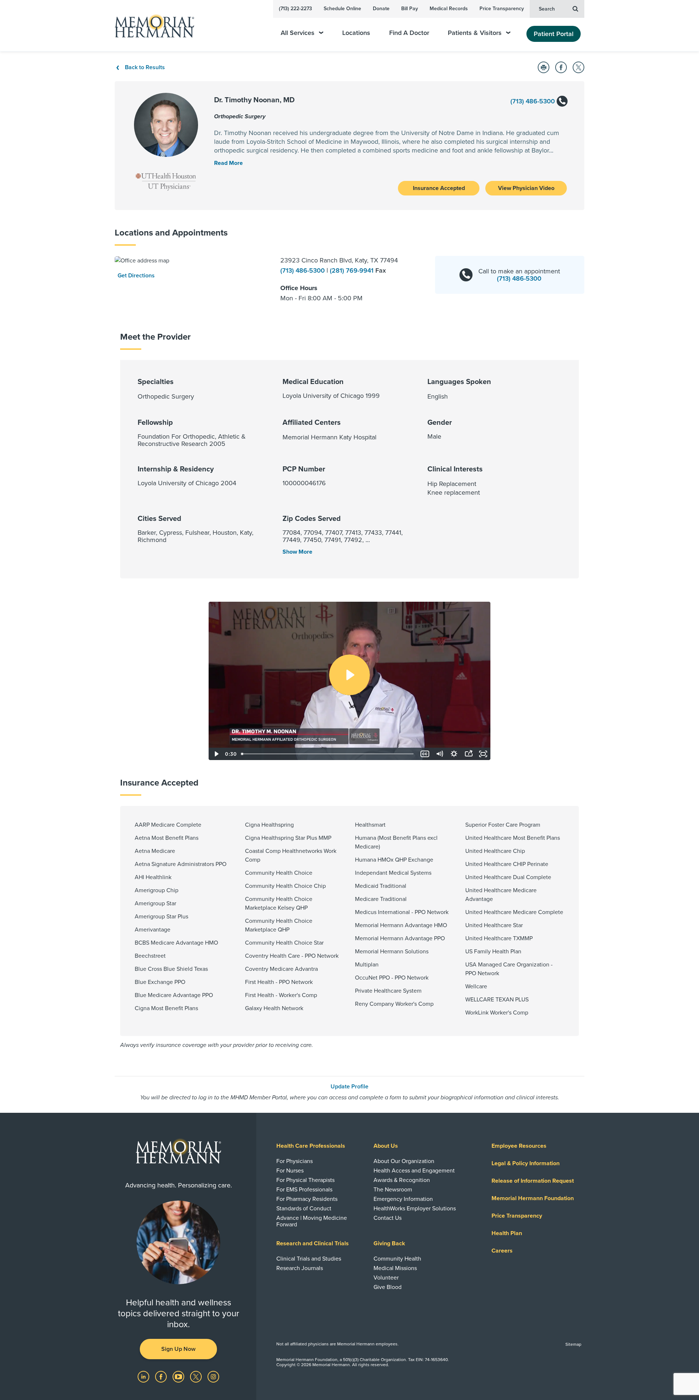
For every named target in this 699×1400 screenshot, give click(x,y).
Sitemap (573, 1344)
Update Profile (349, 1086)
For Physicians (294, 1161)
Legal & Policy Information (525, 1163)
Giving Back (389, 1243)
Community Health (397, 1258)
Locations (356, 33)
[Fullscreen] (483, 754)
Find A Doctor (409, 33)
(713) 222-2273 (295, 8)
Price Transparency (501, 8)
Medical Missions (395, 1268)
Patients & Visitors (475, 33)
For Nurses (290, 1170)
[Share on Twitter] (578, 67)
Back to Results (145, 67)
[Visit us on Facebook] (161, 1376)
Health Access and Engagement (414, 1170)
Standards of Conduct (303, 1208)
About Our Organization (404, 1161)
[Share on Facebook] (561, 67)
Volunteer (386, 1277)
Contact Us (388, 1218)
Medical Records (449, 8)
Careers (502, 1250)
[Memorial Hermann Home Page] (151, 25)
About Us (386, 1146)
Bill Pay (409, 8)
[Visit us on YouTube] (179, 1376)
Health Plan (506, 1233)
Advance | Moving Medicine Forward (311, 1221)
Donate (381, 8)
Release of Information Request (532, 1181)
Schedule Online (342, 8)
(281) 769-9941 (352, 270)
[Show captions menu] (425, 754)
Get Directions (136, 275)
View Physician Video (526, 188)
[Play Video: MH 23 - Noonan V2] (349, 674)
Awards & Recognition (402, 1180)
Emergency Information (403, 1199)
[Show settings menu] (454, 754)
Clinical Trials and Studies (308, 1258)
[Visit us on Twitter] (196, 1376)
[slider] (328, 754)
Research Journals (299, 1268)
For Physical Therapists (305, 1180)
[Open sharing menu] (468, 754)
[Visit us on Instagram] (213, 1376)
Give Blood (388, 1287)
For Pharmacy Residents (306, 1199)
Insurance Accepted (439, 188)
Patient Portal (553, 34)
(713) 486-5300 (533, 101)
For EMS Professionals (304, 1189)
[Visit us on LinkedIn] (144, 1376)
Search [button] (547, 9)
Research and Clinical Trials (312, 1243)
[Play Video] (216, 754)
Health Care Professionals (310, 1146)
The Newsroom (393, 1189)
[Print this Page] (543, 67)
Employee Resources (518, 1146)
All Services (298, 33)
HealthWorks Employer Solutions (415, 1208)
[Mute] (439, 754)
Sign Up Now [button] (178, 1349)
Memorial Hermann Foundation (532, 1198)
